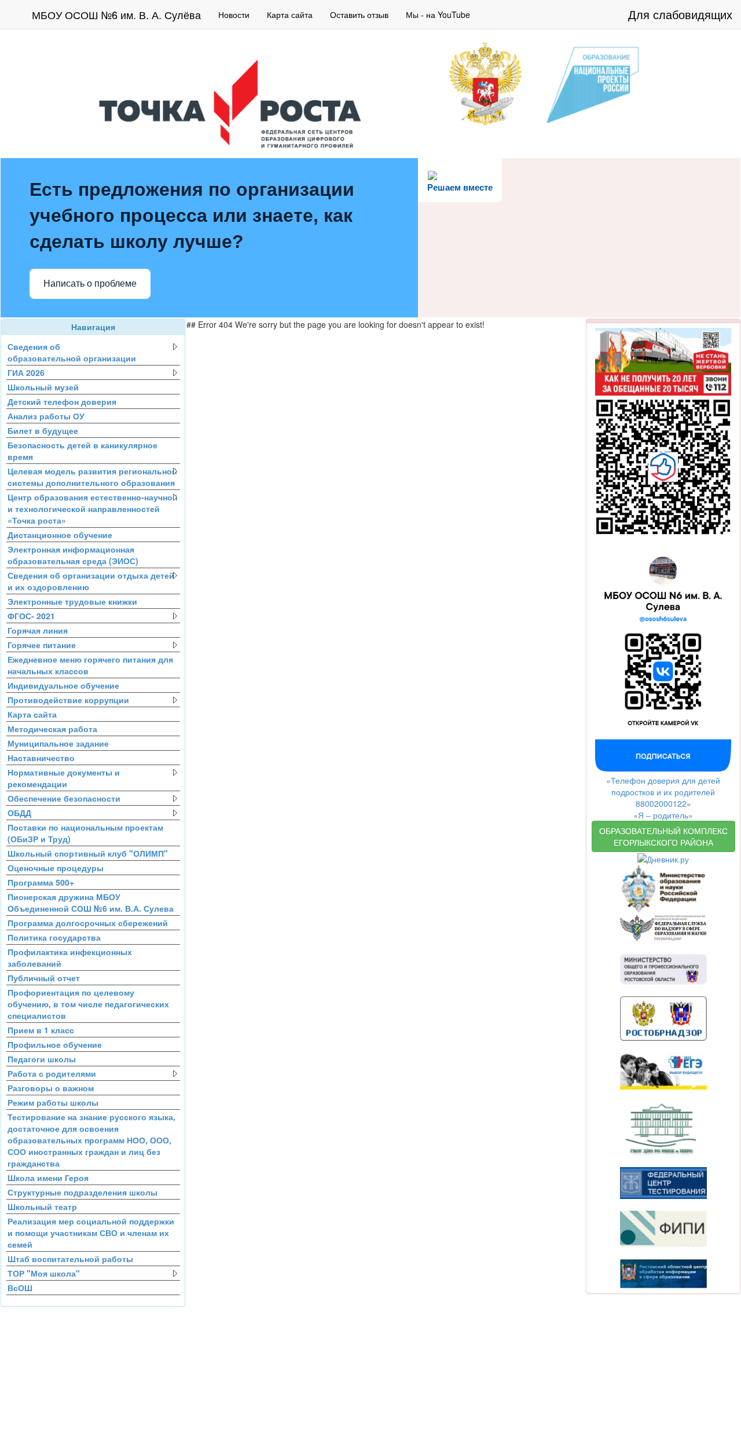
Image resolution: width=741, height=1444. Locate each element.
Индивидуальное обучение (63, 685)
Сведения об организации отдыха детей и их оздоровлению (91, 581)
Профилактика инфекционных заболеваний (70, 957)
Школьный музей (43, 387)
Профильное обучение (55, 1044)
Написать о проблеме (90, 283)
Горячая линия (38, 630)
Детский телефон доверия (62, 401)
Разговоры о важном (51, 1088)
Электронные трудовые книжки (72, 601)
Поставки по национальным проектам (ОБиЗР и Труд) (85, 833)
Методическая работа (52, 728)
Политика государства (54, 937)
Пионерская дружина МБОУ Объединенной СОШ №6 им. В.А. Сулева (91, 902)
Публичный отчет (44, 978)
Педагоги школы (42, 1059)
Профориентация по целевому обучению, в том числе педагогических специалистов (88, 1003)
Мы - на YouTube (438, 14)
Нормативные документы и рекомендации (64, 777)
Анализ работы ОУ (46, 416)
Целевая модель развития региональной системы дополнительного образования (92, 476)
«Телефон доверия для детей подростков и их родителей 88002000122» (663, 791)
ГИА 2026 (26, 372)
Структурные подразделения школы (82, 1192)
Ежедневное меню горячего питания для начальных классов (90, 665)
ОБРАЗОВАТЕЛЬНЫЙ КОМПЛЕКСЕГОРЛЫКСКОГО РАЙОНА (663, 836)
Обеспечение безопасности (64, 798)
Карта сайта (290, 14)
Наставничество (41, 757)
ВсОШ (20, 1287)
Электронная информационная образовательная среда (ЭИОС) (73, 554)
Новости (234, 14)
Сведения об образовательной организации (72, 352)
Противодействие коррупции (68, 699)
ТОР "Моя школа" (44, 1273)
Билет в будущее (43, 430)
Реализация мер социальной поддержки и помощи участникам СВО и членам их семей (91, 1232)
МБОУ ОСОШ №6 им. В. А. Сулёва (116, 14)
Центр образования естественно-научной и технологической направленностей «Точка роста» (93, 508)
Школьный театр (42, 1206)
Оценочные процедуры (56, 867)
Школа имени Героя (48, 1177)
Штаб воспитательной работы (70, 1258)
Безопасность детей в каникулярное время (82, 450)
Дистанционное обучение (60, 534)
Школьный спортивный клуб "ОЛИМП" (88, 853)
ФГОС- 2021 (31, 616)
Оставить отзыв (359, 14)
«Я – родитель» (663, 815)
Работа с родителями (52, 1073)
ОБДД (19, 812)
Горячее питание (42, 644)
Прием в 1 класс (41, 1030)
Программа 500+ (41, 882)
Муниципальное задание (58, 743)
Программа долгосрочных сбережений (88, 922)
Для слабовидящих (680, 14)
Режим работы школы (53, 1102)
